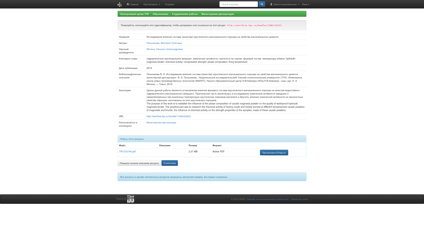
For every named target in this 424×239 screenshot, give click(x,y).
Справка (169, 4)
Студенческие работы (185, 13)
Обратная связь (299, 199)
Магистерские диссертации (218, 13)
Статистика (170, 163)
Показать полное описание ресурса (139, 163)
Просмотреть (150, 4)
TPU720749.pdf (127, 151)
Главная (133, 4)
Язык (304, 4)
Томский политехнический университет (267, 199)
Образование (160, 13)
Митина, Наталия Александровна (165, 49)
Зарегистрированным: (285, 4)
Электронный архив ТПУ (134, 13)
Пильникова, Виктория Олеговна (164, 42)
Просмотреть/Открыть (274, 152)
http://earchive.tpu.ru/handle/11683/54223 (169, 116)
